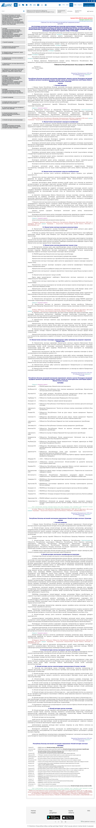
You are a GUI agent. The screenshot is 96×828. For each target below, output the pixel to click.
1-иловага (58, 45)
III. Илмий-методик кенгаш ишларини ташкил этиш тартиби (13, 108)
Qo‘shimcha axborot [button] (78, 11)
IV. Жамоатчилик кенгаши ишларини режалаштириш (12, 58)
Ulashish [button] (91, 11)
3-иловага (35, 54)
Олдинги (34, 108)
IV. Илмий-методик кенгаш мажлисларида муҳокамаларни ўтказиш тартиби (11, 114)
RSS (88, 811)
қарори (90, 118)
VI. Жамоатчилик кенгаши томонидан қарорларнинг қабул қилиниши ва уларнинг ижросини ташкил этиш (12, 70)
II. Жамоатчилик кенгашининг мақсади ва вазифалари (10, 47)
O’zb (75, 5)
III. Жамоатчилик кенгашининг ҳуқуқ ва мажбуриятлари (12, 53)
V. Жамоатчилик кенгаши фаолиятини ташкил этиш (13, 64)
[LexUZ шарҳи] (27, 5)
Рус (64, 5)
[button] (13, 19)
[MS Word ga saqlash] (38, 5)
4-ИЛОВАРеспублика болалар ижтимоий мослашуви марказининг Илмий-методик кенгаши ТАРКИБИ (11, 126)
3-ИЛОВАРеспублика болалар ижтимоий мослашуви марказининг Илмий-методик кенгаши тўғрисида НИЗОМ (12, 91)
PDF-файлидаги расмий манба (86, 21)
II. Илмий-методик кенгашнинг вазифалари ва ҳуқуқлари (11, 102)
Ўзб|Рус (80, 5)
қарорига (60, 34)
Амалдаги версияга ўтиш (86, 19)
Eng (67, 5)
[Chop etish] (46, 5)
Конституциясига (87, 109)
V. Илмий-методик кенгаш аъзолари (12, 120)
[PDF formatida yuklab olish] (42, 5)
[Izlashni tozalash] (23, 11)
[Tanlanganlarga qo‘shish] (19, 5)
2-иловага (51, 50)
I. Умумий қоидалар (7, 42)
